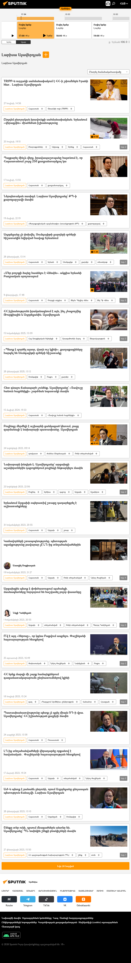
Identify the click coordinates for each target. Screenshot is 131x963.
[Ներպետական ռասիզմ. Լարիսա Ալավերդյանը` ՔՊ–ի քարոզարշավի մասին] (108, 205)
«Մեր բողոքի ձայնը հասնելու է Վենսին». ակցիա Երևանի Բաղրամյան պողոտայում (42, 274)
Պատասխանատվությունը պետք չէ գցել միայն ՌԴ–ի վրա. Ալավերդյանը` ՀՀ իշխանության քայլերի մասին (44, 714)
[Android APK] (11, 935)
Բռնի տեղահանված (84, 453)
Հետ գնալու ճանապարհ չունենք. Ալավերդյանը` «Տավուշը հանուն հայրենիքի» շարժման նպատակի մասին (43, 389)
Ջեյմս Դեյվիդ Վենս (79, 300)
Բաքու (50, 376)
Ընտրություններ (35, 147)
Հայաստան (33, 108)
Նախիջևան (80, 663)
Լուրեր (5, 890)
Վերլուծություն (47, 890)
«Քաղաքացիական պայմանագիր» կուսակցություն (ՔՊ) (53, 223)
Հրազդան (105, 701)
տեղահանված (50, 625)
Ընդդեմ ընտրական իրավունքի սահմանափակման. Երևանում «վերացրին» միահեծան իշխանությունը (45, 121)
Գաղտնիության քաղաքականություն (57, 922)
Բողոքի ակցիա (55, 300)
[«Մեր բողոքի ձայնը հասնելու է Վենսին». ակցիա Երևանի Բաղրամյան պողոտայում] (108, 281)
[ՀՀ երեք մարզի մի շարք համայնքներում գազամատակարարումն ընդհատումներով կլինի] (108, 683)
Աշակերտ (94, 492)
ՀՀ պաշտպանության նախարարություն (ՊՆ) (48, 855)
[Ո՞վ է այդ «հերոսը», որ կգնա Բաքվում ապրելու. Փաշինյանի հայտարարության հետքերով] (108, 644)
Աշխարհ (30, 890)
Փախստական (34, 663)
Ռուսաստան (53, 740)
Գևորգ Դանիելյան (101, 625)
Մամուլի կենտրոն (116, 890)
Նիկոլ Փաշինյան (98, 577)
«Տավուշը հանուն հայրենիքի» (61, 415)
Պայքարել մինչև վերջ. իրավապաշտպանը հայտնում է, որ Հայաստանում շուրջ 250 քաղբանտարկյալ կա (43, 159)
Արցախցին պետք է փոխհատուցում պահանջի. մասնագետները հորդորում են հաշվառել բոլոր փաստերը (42, 590)
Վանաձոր (87, 701)
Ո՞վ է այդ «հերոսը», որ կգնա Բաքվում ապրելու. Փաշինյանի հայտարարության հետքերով (45, 637)
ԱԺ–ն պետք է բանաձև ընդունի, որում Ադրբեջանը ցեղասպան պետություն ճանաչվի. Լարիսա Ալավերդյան (46, 791)
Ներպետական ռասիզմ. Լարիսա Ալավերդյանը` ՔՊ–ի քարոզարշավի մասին (40, 198)
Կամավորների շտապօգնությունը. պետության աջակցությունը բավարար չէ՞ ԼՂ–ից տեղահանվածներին (42, 543)
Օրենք (71, 147)
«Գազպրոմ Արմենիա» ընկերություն (57, 701)
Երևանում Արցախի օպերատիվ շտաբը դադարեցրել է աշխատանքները (40, 504)
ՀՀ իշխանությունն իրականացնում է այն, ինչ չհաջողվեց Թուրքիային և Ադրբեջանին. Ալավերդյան (42, 313)
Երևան (51, 262)
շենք (80, 855)
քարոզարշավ (94, 223)
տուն (93, 855)
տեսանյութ (102, 262)
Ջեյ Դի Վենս (103, 300)
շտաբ (66, 530)
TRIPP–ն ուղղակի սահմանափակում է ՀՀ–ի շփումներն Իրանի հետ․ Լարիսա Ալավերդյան (46, 83)
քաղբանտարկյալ (55, 185)
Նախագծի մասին (11, 917)
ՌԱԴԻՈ (100, 890)
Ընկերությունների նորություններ (19, 922)
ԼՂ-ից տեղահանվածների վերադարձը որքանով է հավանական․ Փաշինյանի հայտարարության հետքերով (42, 752)
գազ (30, 701)
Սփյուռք (55, 147)
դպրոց (63, 492)
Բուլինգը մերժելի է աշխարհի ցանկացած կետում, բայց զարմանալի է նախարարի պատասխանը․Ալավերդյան (41, 428)
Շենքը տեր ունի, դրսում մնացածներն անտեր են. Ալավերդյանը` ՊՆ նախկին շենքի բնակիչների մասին (40, 829)
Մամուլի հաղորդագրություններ (76, 917)
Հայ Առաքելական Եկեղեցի (40, 338)
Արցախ (78, 492)
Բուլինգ (31, 492)
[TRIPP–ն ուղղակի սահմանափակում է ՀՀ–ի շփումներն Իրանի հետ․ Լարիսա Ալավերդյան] (108, 89)
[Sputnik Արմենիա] (16, 6)
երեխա (47, 492)
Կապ (55, 917)
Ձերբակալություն (97, 338)
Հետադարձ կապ (11, 926)
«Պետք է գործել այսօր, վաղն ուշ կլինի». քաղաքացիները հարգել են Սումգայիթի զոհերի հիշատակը (43, 351)
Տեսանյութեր (85, 890)
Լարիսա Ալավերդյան (21, 54)
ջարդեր (85, 262)
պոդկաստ (33, 453)
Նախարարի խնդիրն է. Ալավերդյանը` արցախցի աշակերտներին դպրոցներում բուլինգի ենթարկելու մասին (43, 466)
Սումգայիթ (68, 262)
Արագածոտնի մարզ (71, 338)
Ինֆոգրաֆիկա (67, 890)
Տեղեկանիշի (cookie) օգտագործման (98, 922)
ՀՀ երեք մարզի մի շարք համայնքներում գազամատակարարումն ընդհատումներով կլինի (36, 676)
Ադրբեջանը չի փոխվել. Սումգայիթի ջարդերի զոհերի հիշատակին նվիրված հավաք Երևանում (40, 236)
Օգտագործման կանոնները (37, 917)
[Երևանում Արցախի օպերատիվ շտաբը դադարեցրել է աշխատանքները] (108, 511)
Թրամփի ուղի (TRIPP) (58, 108)
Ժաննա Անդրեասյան (56, 453)
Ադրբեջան (52, 816)
